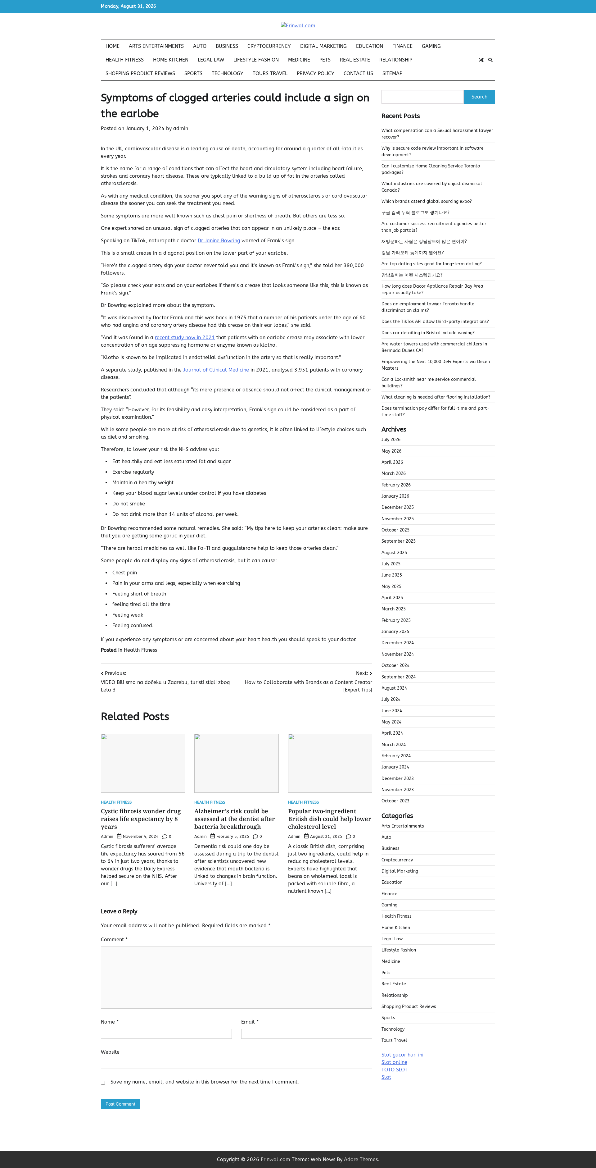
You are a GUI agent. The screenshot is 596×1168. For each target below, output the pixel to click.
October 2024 (395, 665)
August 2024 (394, 688)
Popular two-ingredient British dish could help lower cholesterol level (329, 819)
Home (113, 46)
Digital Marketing (323, 46)
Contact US (358, 73)
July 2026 (391, 439)
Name (110, 1022)
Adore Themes (361, 1159)
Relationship (395, 60)
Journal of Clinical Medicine (216, 370)
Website (110, 1052)
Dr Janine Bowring (219, 241)
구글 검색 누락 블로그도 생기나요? (415, 212)
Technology (227, 73)
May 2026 (391, 451)
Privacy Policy (315, 73)
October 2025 (395, 530)
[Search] (490, 60)
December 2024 (398, 643)
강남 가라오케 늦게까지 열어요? (413, 252)
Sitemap (392, 73)
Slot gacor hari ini (402, 1055)
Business (227, 46)
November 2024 (398, 654)
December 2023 (398, 778)
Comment (114, 939)
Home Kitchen (170, 60)
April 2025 (392, 597)
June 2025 (392, 575)
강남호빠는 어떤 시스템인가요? (412, 275)
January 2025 (395, 631)
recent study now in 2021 (185, 337)
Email (250, 1022)
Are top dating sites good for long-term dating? (432, 264)
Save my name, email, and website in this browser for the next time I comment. (205, 1082)
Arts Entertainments (156, 46)
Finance (402, 46)
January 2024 (395, 767)
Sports (193, 73)
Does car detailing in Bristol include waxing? (428, 332)
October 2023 (395, 801)
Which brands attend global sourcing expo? (427, 201)
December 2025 (398, 507)
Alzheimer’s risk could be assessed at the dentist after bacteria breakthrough (234, 819)
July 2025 (391, 564)
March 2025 (394, 609)
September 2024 (399, 677)
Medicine (299, 60)
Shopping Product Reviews (140, 73)
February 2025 (396, 620)
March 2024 (394, 744)
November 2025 (398, 519)
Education (369, 46)
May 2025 (391, 586)
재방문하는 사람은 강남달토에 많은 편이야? (424, 241)
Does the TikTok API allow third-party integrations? (435, 321)
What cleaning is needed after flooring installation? (436, 397)
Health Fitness (125, 60)
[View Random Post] (481, 60)
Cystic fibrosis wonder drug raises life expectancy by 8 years (141, 819)
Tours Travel (270, 73)
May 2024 (391, 722)
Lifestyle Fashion (256, 60)
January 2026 (395, 496)
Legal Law (211, 60)
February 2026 (396, 485)
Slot (386, 1077)
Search (479, 97)
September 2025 (399, 541)
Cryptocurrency (269, 46)
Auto (199, 46)
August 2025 (394, 552)
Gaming (431, 46)
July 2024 (391, 699)
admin (180, 128)
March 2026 (394, 473)
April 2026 (392, 462)
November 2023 (398, 789)
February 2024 (396, 756)
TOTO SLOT (395, 1070)
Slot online (394, 1062)
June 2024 (392, 711)
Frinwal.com (275, 1159)
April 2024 (392, 733)
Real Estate (355, 60)
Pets (325, 60)
